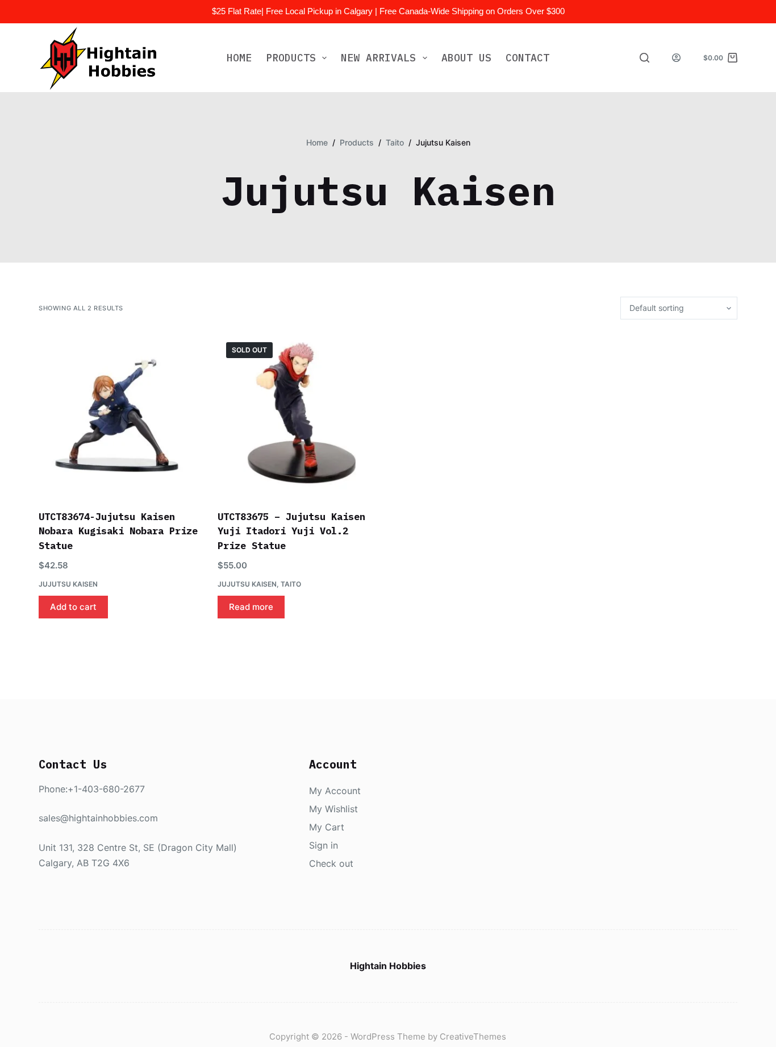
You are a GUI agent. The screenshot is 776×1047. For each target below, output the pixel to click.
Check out (331, 863)
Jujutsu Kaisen (68, 584)
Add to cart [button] (73, 606)
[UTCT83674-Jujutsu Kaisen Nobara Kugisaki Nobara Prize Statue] (120, 415)
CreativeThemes (473, 1036)
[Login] (676, 57)
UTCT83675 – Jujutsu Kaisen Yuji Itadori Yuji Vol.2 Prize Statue (291, 531)
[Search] (644, 58)
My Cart (326, 827)
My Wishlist (333, 809)
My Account (335, 790)
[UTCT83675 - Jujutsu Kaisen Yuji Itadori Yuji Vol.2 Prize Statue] (298, 415)
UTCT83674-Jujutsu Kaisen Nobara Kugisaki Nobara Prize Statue (118, 531)
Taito (291, 584)
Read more (251, 606)
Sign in (323, 845)
